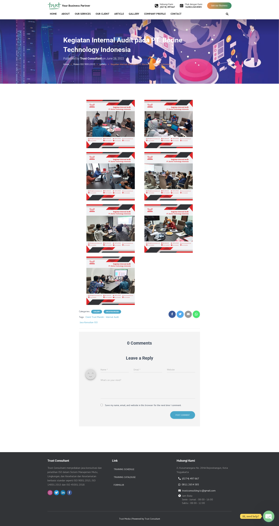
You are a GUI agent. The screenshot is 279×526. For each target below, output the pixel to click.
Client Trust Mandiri (94, 317)
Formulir (119, 484)
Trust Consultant (152, 518)
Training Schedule (124, 469)
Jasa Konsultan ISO (89, 322)
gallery (102, 64)
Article (119, 13)
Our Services (83, 13)
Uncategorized (112, 312)
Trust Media (124, 518)
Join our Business (219, 5)
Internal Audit (112, 317)
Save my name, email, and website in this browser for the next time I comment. (143, 405)
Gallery (134, 13)
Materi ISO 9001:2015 (84, 64)
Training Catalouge (125, 477)
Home (53, 13)
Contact (176, 13)
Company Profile (155, 13)
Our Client (102, 13)
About (66, 13)
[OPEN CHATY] (268, 516)
